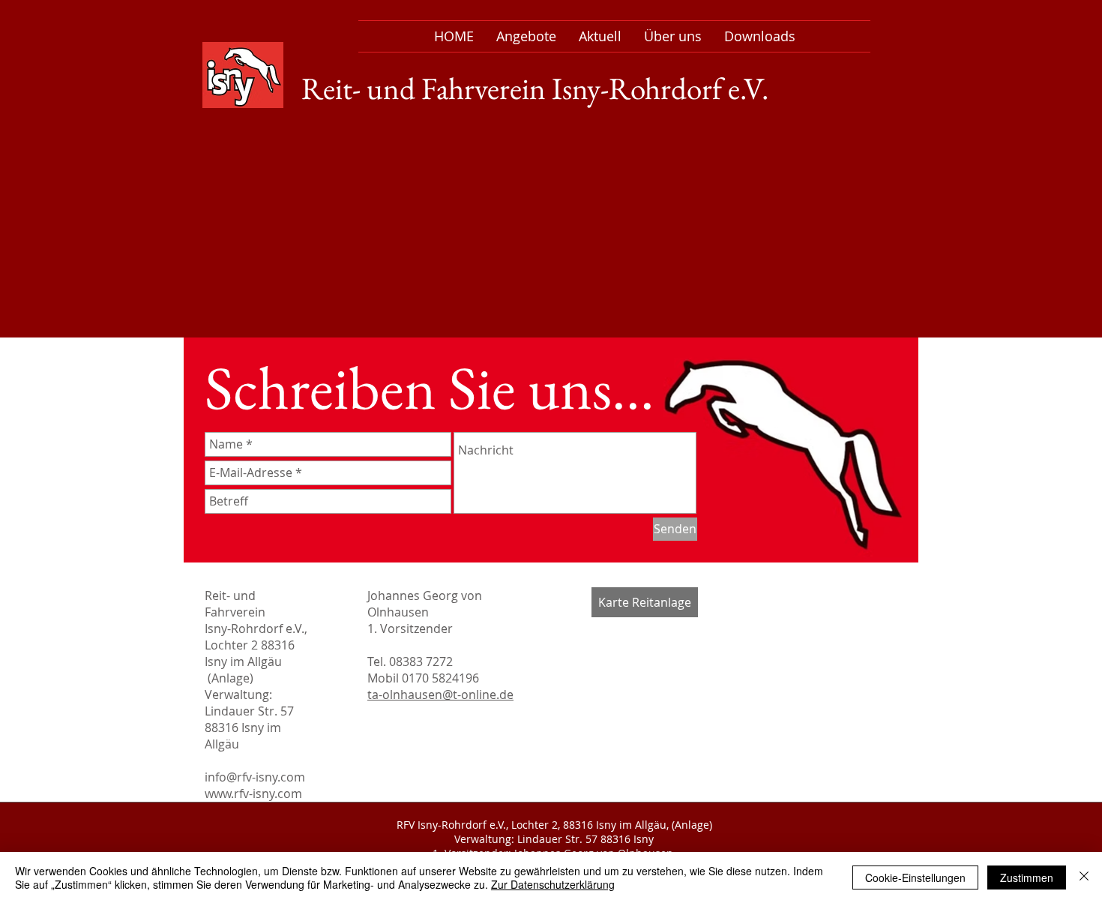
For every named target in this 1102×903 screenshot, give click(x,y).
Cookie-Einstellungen (915, 877)
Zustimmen (1026, 877)
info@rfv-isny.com (255, 777)
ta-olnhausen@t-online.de (440, 694)
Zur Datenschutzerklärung (553, 884)
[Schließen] (1084, 877)
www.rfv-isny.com (253, 793)
